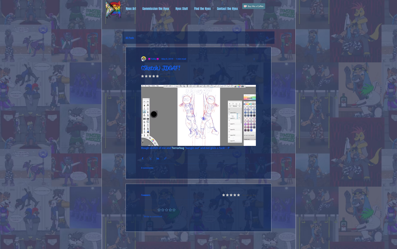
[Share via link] (165, 158)
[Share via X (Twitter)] (150, 158)
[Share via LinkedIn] (157, 158)
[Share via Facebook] (142, 158)
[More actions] (254, 59)
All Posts (130, 37)
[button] (131, 8)
